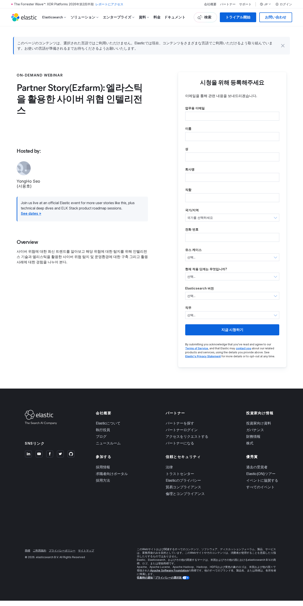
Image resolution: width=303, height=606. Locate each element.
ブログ (101, 436)
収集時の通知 (145, 577)
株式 (249, 443)
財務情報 (253, 436)
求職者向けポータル (112, 473)
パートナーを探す (180, 423)
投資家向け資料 (258, 423)
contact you (243, 348)
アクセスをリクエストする (187, 436)
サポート (245, 4)
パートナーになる (180, 443)
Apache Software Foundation (169, 570)
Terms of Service (196, 348)
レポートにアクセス (109, 4)
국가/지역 (192, 210)
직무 (188, 307)
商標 (27, 550)
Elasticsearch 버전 (199, 288)
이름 (188, 128)
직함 (188, 190)
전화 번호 (192, 229)
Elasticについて (108, 423)
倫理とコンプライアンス (185, 493)
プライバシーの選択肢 (168, 577)
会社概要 (210, 4)
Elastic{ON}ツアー (260, 473)
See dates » (31, 213)
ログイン (286, 4)
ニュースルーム (108, 443)
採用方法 (103, 480)
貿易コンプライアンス (183, 487)
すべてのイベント (260, 487)
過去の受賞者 (257, 467)
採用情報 (103, 467)
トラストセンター (180, 473)
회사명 (190, 169)
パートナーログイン (182, 430)
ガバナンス (255, 430)
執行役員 (103, 430)
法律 (169, 467)
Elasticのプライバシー (183, 480)
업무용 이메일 (195, 108)
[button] (282, 45)
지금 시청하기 (232, 330)
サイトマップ (86, 550)
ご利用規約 (39, 550)
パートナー (228, 4)
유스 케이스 (193, 250)
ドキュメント (174, 17)
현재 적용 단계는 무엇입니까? (206, 269)
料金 (157, 17)
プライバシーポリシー (62, 550)
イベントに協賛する (262, 480)
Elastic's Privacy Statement (203, 356)
